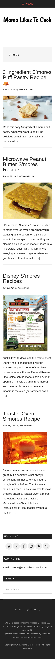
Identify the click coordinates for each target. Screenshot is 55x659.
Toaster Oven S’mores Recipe (21, 416)
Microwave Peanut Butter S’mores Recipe (24, 164)
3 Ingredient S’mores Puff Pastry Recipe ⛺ (27, 77)
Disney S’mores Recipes (21, 278)
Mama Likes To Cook (27, 19)
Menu (30, 3)
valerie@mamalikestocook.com (29, 567)
